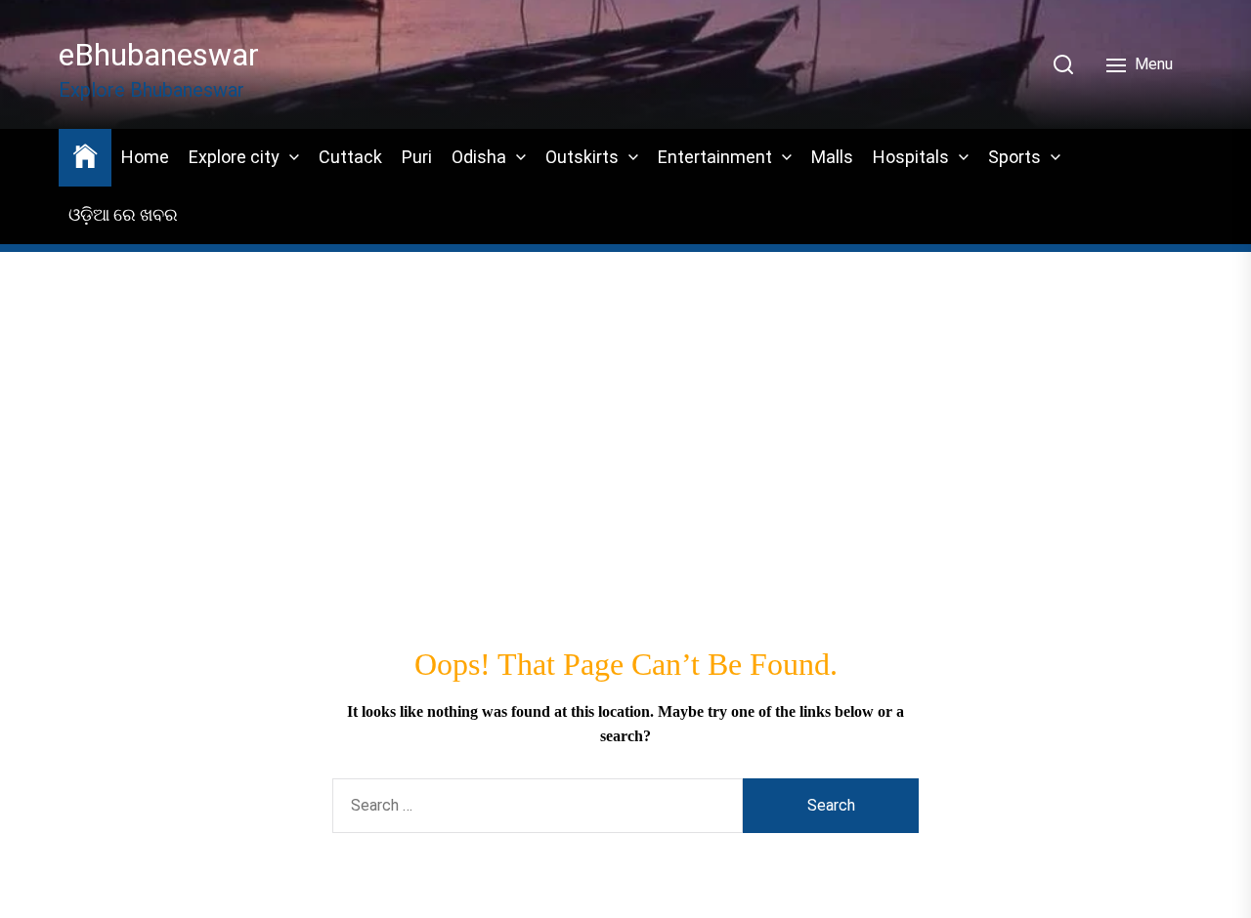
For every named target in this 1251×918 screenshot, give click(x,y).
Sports (1014, 156)
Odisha (479, 156)
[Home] (85, 155)
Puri (417, 156)
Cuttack (350, 156)
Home (145, 156)
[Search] (1063, 64)
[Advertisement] (625, 390)
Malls (832, 156)
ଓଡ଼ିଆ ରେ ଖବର (123, 214)
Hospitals (911, 156)
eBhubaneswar (159, 54)
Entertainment (715, 156)
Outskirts (582, 156)
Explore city (234, 156)
